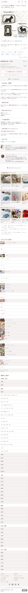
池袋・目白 (3, 418)
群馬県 (2, 461)
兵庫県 (2, 518)
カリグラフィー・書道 (9, 290)
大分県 (2, 562)
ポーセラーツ (7, 284)
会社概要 (15, 579)
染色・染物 (7, 335)
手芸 (6, 300)
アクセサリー (7, 271)
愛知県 (2, 498)
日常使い (7, 54)
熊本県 (2, 559)
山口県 (2, 535)
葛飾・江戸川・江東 (4, 401)
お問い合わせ (3, 579)
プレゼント (14, 54)
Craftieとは (3, 573)
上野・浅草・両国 (4, 421)
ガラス (6, 329)
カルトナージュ (8, 360)
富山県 (2, 478)
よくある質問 (3, 577)
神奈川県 (2, 471)
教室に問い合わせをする (15, 167)
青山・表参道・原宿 (4, 441)
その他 (6, 370)
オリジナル (21, 51)
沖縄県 (2, 569)
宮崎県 (2, 566)
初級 (2, 54)
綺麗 (15, 51)
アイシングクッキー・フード (10, 354)
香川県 (2, 542)
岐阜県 (2, 491)
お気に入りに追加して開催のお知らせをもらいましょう (16, 75)
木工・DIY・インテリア (9, 345)
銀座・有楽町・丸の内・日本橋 (6, 444)
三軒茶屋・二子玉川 (4, 428)
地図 (25, 66)
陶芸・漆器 (7, 332)
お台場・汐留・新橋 (4, 451)
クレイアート (7, 287)
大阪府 (2, 515)
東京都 (2, 391)
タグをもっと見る (22, 57)
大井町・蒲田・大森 (4, 398)
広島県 (2, 532)
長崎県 (2, 556)
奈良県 (2, 522)
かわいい (3, 51)
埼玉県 (2, 464)
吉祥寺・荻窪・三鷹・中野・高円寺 (7, 431)
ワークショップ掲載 (4, 581)
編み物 (6, 363)
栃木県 (2, 457)
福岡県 (2, 552)
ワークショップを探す (5, 575)
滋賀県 (2, 508)
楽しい (20, 54)
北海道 (2, 381)
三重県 (2, 501)
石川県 (2, 481)
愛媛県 (2, 545)
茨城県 (2, 454)
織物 (6, 338)
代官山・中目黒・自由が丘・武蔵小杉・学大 (9, 395)
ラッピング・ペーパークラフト (11, 323)
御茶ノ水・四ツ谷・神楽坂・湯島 (7, 414)
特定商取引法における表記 (19, 577)
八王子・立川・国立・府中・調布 (7, 408)
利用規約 (15, 573)
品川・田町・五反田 (4, 434)
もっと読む (23, 48)
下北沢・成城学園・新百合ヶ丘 (6, 405)
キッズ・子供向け (8, 351)
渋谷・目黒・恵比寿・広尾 (6, 424)
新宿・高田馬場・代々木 (5, 411)
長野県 (2, 488)
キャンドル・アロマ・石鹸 (10, 242)
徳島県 (2, 539)
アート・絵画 (7, 326)
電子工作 (7, 348)
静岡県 (2, 495)
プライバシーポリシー (18, 575)
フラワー (7, 255)
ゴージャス (10, 51)
